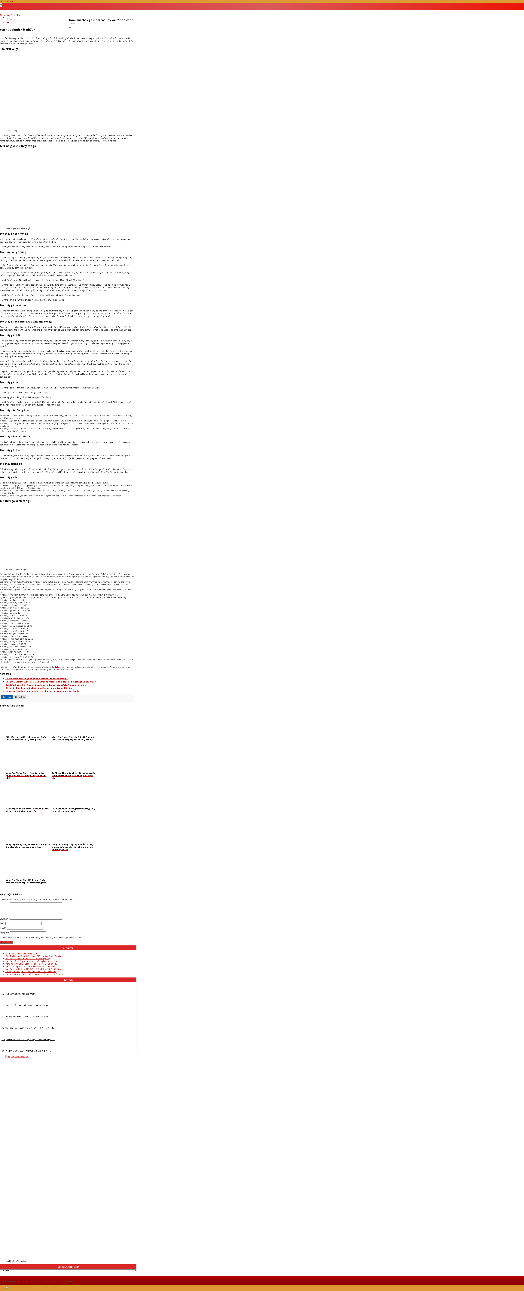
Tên (2, 923)
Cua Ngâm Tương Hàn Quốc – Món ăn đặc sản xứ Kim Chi (30, 971)
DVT (75, 1281)
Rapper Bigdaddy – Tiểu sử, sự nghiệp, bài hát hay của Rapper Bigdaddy (42, 691)
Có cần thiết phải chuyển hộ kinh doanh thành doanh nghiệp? (36, 678)
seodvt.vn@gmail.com (54, 1281)
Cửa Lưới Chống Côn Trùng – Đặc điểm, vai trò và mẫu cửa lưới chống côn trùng (46, 684)
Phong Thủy (16, 15)
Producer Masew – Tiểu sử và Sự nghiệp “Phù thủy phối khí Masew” (34, 974)
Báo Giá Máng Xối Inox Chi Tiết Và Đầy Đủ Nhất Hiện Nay (30, 966)
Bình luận (5, 919)
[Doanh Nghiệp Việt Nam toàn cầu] (15, 5)
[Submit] (8, 22)
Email (3, 928)
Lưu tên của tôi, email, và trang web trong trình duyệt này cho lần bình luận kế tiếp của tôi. (42, 937)
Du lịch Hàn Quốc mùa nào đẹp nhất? (21, 953)
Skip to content (6, 1)
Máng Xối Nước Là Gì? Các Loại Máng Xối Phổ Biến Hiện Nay (31, 963)
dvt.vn (57, 666)
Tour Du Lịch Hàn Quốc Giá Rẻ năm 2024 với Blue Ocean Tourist (33, 956)
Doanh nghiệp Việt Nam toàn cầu (26, 1281)
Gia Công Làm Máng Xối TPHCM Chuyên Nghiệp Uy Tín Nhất (31, 961)
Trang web (4, 932)
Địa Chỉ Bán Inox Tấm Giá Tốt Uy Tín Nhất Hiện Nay (27, 958)
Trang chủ (4, 15)
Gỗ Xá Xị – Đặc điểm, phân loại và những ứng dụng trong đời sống (38, 688)
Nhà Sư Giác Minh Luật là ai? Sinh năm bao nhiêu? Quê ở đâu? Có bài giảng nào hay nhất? (50, 681)
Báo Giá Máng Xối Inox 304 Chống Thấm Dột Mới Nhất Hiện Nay (33, 969)
